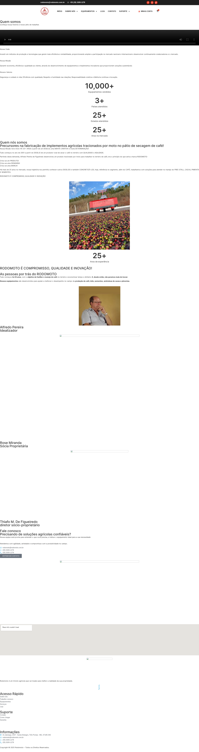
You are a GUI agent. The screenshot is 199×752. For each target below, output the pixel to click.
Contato (112, 11)
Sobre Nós (70, 11)
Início (59, 11)
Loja (102, 11)
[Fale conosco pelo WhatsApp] (2, 727)
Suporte (123, 11)
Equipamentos (88, 11)
